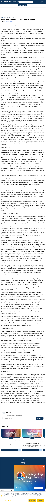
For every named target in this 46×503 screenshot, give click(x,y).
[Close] (44, 493)
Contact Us (23, 462)
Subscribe (39, 418)
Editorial (23, 463)
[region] (23, 497)
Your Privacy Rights (8, 500)
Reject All (40, 500)
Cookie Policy (17, 498)
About (23, 459)
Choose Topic (21, 5)
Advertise (23, 460)
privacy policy (25, 420)
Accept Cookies (32, 500)
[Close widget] (43, 466)
